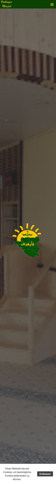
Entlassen (45, 474)
